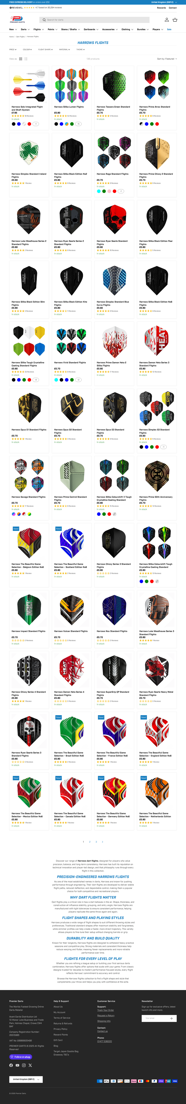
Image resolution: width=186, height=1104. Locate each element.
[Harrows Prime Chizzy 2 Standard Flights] (156, 152)
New (11, 29)
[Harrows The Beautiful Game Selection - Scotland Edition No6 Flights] (71, 542)
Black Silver (141, 124)
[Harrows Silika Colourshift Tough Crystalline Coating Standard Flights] (156, 542)
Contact (173, 8)
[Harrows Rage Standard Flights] (114, 152)
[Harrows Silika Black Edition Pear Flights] (156, 219)
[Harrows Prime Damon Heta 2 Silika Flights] (114, 341)
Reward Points (61, 1034)
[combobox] (94, 20)
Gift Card (58, 1040)
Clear (24, 124)
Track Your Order (105, 1010)
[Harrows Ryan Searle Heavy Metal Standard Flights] (156, 670)
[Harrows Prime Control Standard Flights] (71, 475)
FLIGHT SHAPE (44, 49)
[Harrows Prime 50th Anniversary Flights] (156, 475)
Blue (19, 124)
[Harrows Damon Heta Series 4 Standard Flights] (71, 670)
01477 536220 (104, 1041)
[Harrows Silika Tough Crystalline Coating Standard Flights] (29, 341)
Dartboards (89, 29)
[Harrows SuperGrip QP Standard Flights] (114, 670)
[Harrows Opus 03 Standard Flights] (114, 408)
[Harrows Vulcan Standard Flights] (71, 610)
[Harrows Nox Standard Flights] (114, 610)
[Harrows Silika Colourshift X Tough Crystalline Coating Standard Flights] (114, 475)
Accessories (108, 29)
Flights (37, 29)
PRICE (11, 49)
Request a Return (105, 1015)
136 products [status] (93, 59)
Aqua (99, 191)
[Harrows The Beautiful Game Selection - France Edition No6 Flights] (114, 731)
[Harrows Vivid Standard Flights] (71, 341)
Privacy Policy (60, 1029)
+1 (35, 124)
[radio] (20, 58)
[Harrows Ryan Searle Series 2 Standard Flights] (71, 219)
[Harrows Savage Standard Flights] (29, 475)
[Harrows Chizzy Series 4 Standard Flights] (29, 670)
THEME (79, 49)
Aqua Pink (14, 514)
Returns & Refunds (63, 1023)
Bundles (141, 29)
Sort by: (165, 59)
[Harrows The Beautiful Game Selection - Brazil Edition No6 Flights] (71, 731)
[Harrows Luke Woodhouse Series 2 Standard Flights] (29, 219)
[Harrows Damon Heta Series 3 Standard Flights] (156, 341)
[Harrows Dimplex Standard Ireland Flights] (29, 152)
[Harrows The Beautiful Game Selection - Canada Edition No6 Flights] (71, 792)
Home (11, 37)
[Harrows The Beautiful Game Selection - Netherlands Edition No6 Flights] (156, 792)
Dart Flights (20, 37)
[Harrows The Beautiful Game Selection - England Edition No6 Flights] (156, 731)
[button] (175, 20)
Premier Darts (21, 1093)
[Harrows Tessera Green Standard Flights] (114, 85)
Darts (23, 29)
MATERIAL (63, 49)
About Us (58, 1006)
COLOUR (26, 49)
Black (14, 124)
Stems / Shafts (69, 29)
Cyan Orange (67, 124)
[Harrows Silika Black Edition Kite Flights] (71, 280)
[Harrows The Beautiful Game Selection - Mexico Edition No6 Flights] (29, 792)
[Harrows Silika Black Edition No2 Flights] (71, 152)
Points (51, 29)
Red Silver (24, 514)
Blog (56, 1046)
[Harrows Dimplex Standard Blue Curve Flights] (114, 280)
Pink (109, 191)
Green (72, 124)
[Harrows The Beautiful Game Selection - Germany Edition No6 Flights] (114, 792)
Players (156, 29)
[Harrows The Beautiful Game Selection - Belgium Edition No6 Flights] (29, 542)
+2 (36, 380)
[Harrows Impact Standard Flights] (29, 610)
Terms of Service (62, 1018)
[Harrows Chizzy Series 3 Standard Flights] (114, 542)
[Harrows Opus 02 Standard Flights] (71, 408)
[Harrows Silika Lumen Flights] (71, 85)
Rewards (161, 8)
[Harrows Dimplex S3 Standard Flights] (156, 408)
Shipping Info (103, 1021)
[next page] (102, 842)
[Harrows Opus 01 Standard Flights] (29, 408)
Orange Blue (19, 514)
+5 (78, 124)
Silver (114, 514)
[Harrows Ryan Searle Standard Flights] (114, 219)
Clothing (126, 29)
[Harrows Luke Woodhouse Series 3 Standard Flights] (156, 610)
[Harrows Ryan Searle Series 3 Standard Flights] (29, 731)
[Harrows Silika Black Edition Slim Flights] (29, 280)
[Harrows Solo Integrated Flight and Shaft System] (29, 85)
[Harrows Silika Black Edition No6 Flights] (156, 280)
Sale (169, 29)
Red (29, 124)
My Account (59, 1012)
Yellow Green (29, 514)
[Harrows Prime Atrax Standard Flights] (156, 85)
